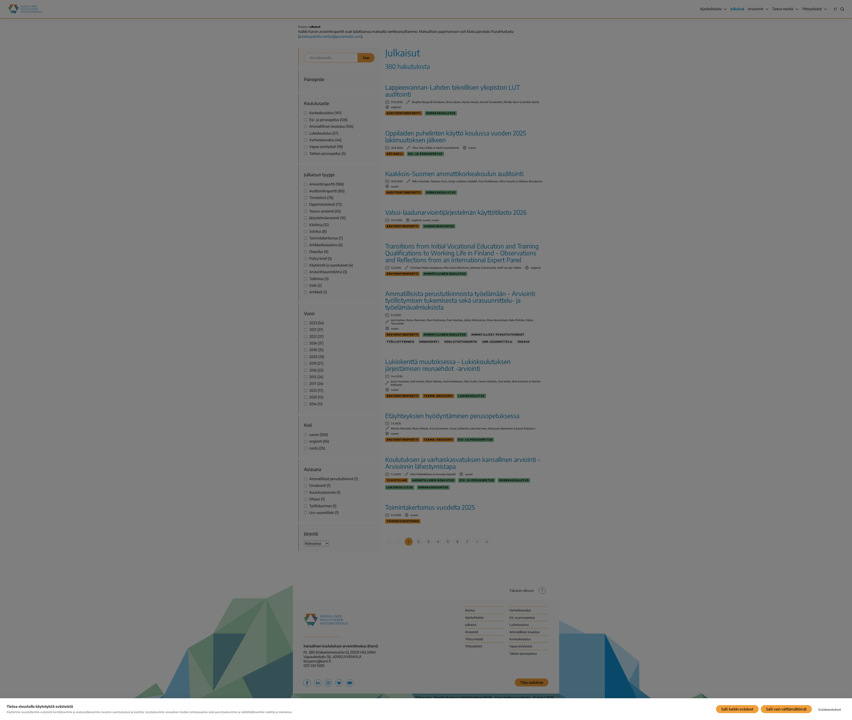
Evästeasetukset (829, 709)
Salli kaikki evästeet (737, 709)
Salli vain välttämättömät (786, 709)
